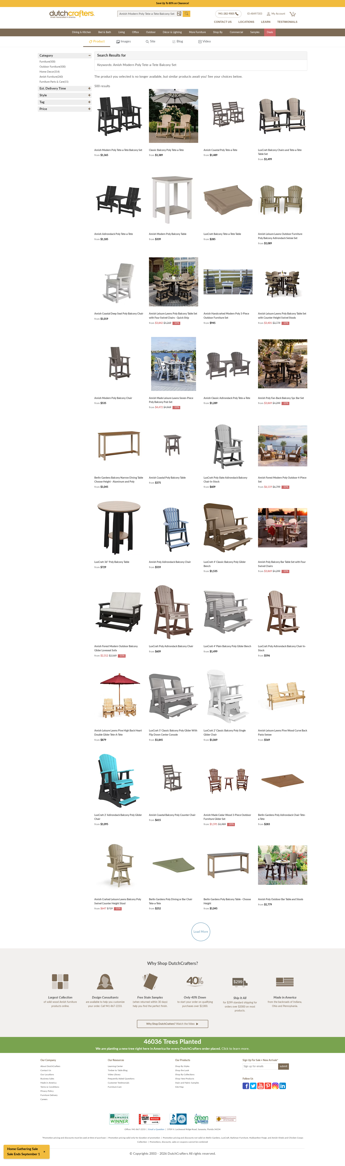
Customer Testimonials (118, 1083)
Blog (179, 41)
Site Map (179, 1087)
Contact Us (45, 1070)
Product (98, 41)
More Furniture (197, 32)
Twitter (253, 1086)
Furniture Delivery (49, 1095)
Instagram (275, 1086)
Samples (254, 32)
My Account (278, 14)
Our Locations (47, 1074)
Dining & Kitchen (81, 32)
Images (125, 41)
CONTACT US (223, 21)
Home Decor (50, 72)
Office (135, 32)
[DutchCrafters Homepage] (72, 14)
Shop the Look (182, 1070)
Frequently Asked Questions (121, 1079)
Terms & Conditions (49, 1087)
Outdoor (151, 32)
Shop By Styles (182, 1066)
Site (152, 41)
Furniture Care (114, 1087)
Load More (201, 931)
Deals (270, 32)
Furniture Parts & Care (54, 82)
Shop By (217, 32)
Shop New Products (184, 1079)
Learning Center (115, 1066)
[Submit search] (186, 14)
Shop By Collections (184, 1074)
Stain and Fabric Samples (187, 1083)
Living (121, 32)
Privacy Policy (47, 1091)
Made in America (48, 1083)
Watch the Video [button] (170, 1024)
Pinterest (268, 1086)
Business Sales (47, 1079)
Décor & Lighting (172, 32)
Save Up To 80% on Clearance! (172, 3)
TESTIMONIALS (287, 21)
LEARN (265, 21)
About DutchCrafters (50, 1066)
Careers (43, 1099)
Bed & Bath (104, 32)
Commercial (236, 32)
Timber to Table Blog (117, 1070)
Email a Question (156, 1129)
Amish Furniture (51, 77)
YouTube (260, 1086)
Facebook (246, 1086)
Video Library (114, 1074)
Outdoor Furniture (53, 67)
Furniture (47, 62)
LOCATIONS (246, 21)
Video (206, 41)
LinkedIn (282, 1086)
